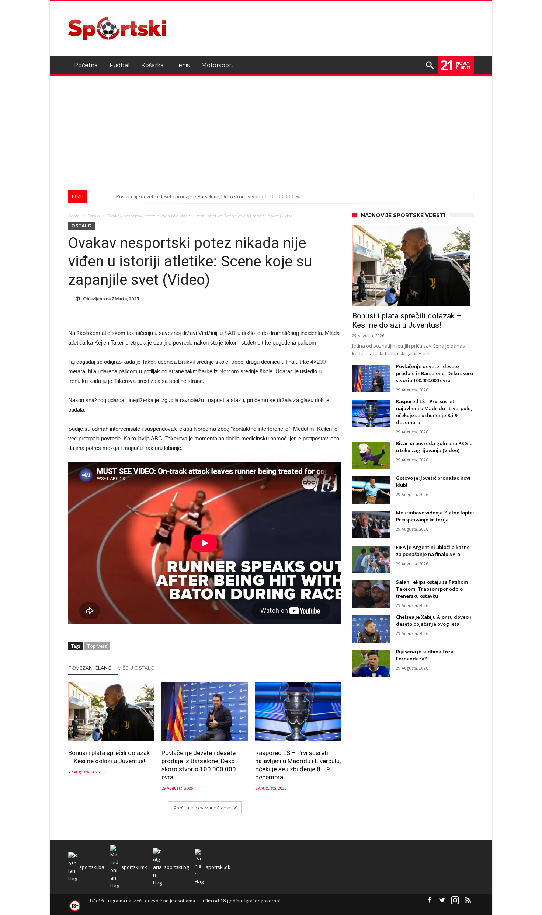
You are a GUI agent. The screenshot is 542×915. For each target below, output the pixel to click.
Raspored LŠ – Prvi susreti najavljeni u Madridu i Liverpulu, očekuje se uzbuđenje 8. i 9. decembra (298, 765)
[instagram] (455, 900)
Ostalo (94, 216)
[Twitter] (442, 900)
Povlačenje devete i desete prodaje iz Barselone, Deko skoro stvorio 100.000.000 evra (210, 196)
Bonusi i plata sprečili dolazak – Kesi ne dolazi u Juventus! (109, 757)
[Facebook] (429, 900)
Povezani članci (90, 668)
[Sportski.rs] (121, 12)
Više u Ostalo (136, 668)
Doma (74, 216)
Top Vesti (97, 646)
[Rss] (468, 900)
